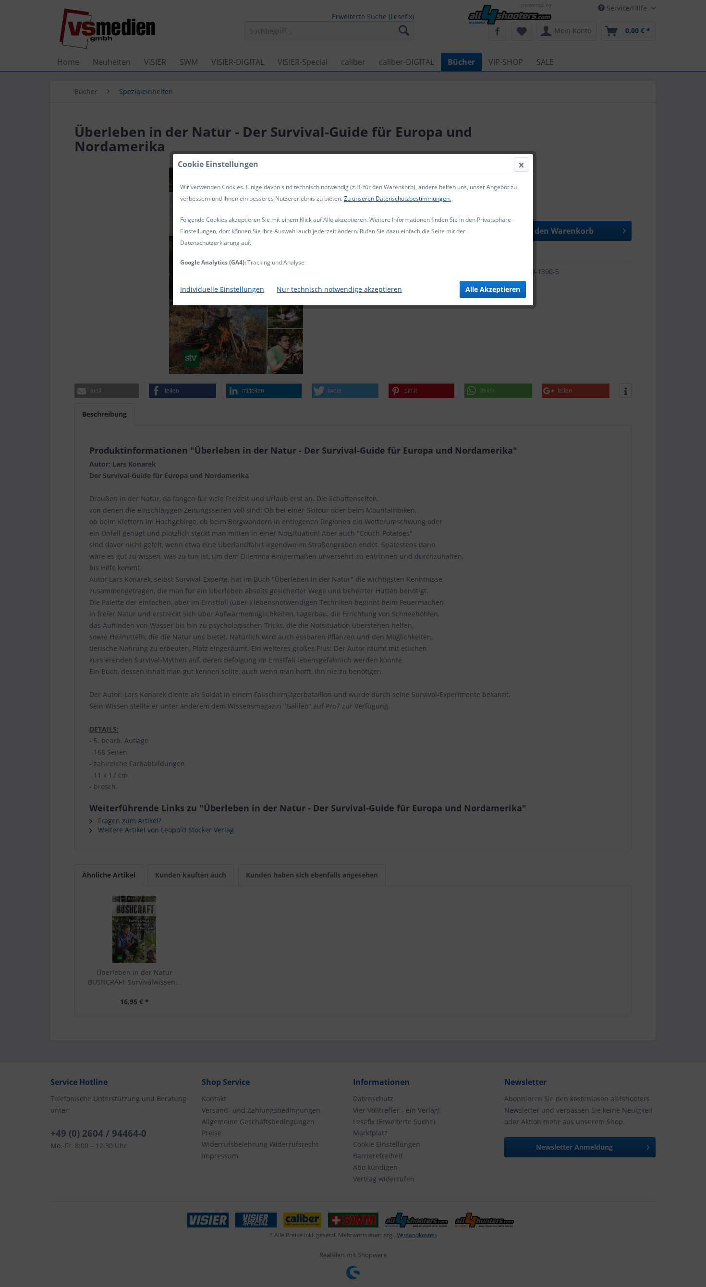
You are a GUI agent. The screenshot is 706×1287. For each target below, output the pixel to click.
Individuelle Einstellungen (222, 289)
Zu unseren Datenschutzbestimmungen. (397, 198)
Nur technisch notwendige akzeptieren (339, 289)
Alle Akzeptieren (492, 289)
